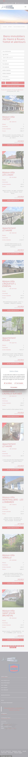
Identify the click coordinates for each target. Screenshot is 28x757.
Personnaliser (13, 387)
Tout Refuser (8, 383)
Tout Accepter (19, 383)
